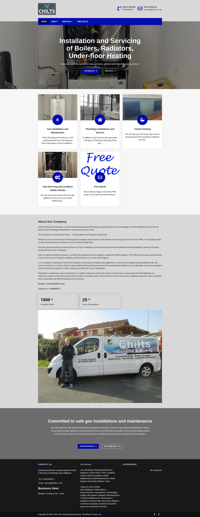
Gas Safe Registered (70, 239)
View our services (87, 446)
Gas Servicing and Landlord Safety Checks (58, 188)
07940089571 (128, 10)
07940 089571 (48, 479)
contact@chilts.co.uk (153, 10)
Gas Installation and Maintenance (57, 131)
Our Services (95, 63)
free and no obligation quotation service (137, 276)
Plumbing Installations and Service (100, 131)
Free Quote (82, 21)
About (54, 21)
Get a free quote (111, 446)
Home (44, 21)
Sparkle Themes (108, 514)
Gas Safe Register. (101, 258)
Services (66, 21)
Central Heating (142, 129)
